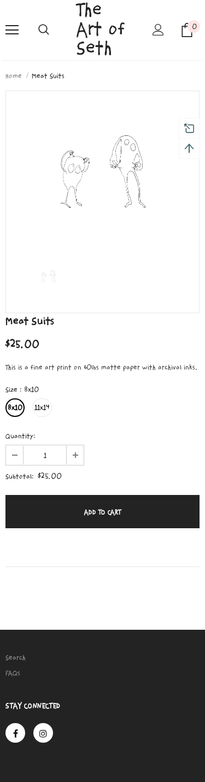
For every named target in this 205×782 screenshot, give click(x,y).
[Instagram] (43, 733)
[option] (102, 168)
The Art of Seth (101, 29)
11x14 (42, 407)
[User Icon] (158, 29)
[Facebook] (15, 733)
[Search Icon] (43, 30)
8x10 (15, 407)
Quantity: (20, 436)
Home (13, 76)
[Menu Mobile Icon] (12, 30)
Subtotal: (19, 476)
